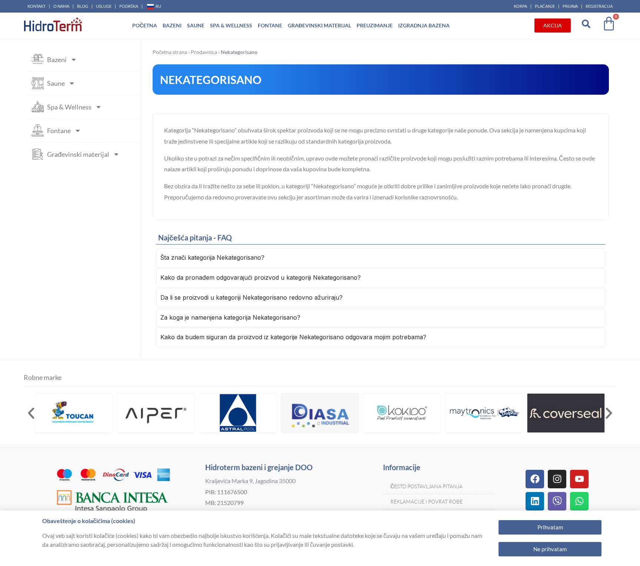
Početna (144, 25)
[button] (31, 413)
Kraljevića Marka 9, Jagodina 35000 (250, 480)
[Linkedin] (535, 501)
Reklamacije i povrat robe (426, 501)
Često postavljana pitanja (426, 486)
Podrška (128, 6)
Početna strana (170, 52)
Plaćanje (545, 6)
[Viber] (557, 501)
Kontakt (36, 6)
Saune (195, 25)
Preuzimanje (375, 25)
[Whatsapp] (579, 501)
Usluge (103, 6)
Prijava (570, 6)
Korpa (520, 6)
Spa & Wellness (231, 25)
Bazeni (172, 25)
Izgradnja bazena (424, 25)
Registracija (599, 6)
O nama (61, 6)
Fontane (270, 25)
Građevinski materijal (319, 25)
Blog (82, 6)
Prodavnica (204, 52)
